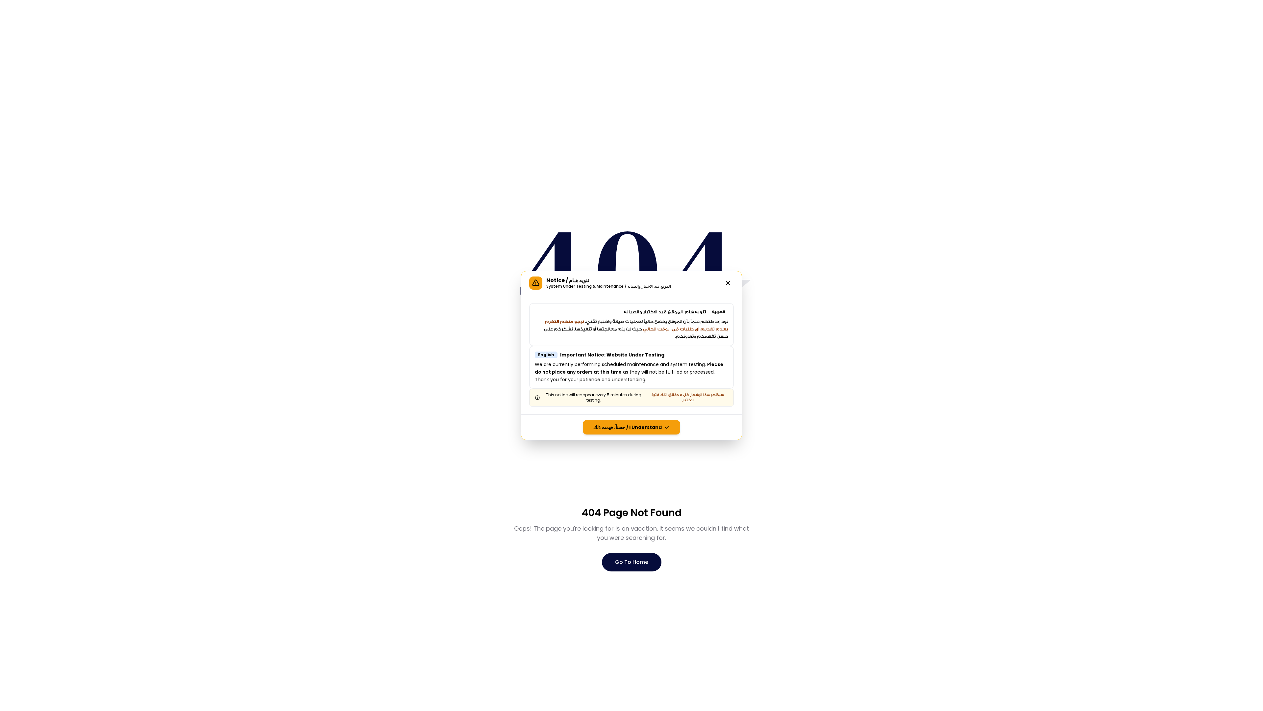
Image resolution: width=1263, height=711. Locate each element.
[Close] (728, 283)
